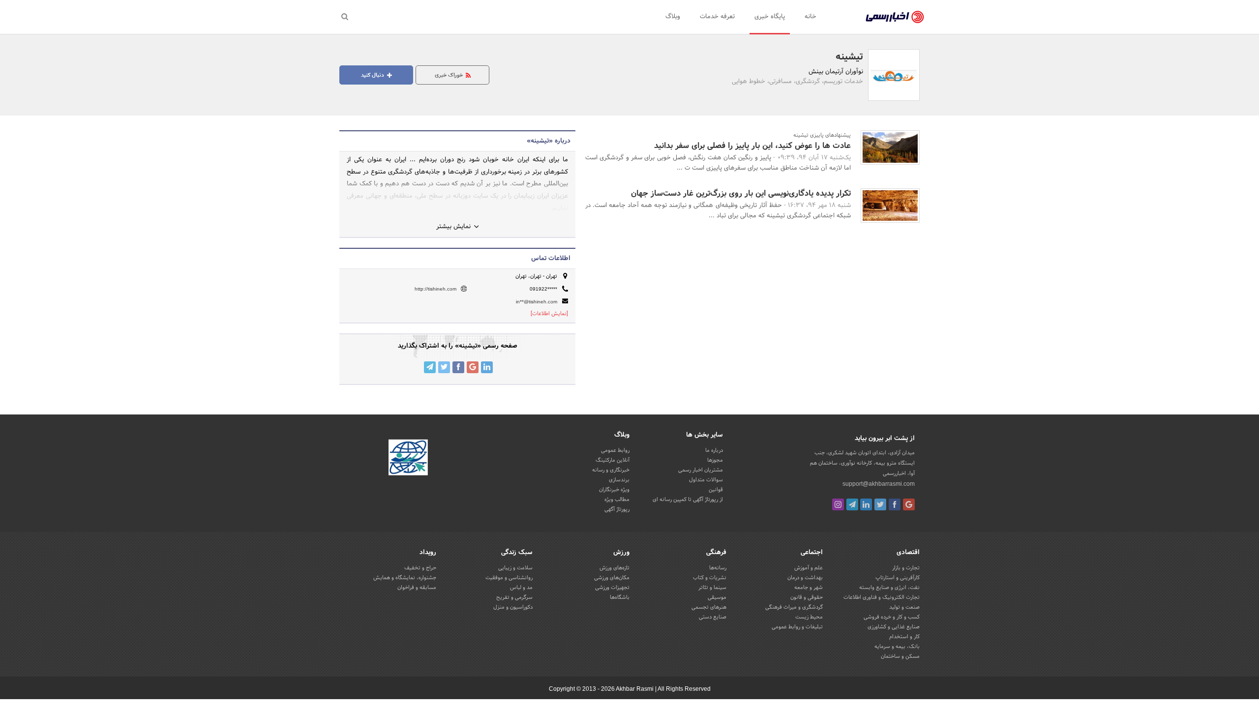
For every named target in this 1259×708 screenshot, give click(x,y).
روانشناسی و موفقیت (509, 577)
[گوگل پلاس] (909, 504)
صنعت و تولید (904, 607)
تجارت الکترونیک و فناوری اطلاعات (881, 597)
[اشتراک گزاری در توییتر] (444, 367)
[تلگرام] (852, 504)
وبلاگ (672, 16)
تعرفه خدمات (717, 16)
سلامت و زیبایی (515, 567)
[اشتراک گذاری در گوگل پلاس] (473, 367)
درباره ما (714, 450)
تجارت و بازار (906, 567)
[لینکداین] (866, 504)
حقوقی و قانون (806, 597)
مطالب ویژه (617, 499)
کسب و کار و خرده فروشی (892, 617)
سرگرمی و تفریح (514, 597)
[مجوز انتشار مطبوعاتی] (408, 458)
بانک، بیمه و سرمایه (897, 646)
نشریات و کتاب (709, 577)
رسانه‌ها (717, 567)
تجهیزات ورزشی (612, 587)
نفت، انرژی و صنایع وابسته (889, 587)
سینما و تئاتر (712, 587)
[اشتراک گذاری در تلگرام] (430, 367)
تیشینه (849, 57)
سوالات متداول (706, 479)
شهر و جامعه (808, 587)
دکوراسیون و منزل (513, 607)
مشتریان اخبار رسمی (700, 470)
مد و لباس (521, 587)
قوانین (716, 489)
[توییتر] (880, 504)
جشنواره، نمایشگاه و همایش (404, 577)
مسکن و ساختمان (900, 656)
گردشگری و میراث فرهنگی (794, 607)
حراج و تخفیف (420, 567)
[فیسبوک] (894, 504)
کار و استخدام (904, 636)
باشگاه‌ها (620, 597)
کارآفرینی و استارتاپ (897, 577)
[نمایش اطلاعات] (549, 313)
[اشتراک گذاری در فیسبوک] (458, 367)
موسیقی (717, 597)
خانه (810, 16)
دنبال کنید (373, 75)
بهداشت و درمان (805, 577)
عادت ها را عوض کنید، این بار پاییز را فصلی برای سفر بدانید (752, 145)
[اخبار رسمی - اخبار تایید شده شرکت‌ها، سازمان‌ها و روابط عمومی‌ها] (895, 17)
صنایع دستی (712, 617)
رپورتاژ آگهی (617, 509)
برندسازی (619, 479)
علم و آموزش (808, 567)
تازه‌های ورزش (615, 567)
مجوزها (715, 460)
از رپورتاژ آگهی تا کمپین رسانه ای (688, 499)
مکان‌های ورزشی (612, 577)
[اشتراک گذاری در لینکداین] (487, 367)
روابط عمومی (615, 450)
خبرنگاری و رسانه (611, 470)
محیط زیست (809, 617)
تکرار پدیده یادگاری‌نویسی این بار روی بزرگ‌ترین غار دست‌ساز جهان (741, 193)
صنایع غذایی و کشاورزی (894, 626)
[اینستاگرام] (838, 504)
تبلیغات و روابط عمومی (797, 626)
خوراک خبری (449, 75)
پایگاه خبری (769, 16)
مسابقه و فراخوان (416, 587)
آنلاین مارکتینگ (613, 460)
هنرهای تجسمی (708, 607)
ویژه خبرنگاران (614, 489)
